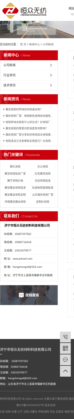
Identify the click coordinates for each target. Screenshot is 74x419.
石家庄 (60, 411)
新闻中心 (34, 44)
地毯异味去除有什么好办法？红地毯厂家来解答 (30, 122)
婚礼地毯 (15, 166)
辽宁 (20, 411)
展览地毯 (62, 398)
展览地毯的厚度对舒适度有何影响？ (27, 128)
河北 (52, 411)
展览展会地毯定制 (15, 194)
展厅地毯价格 (15, 180)
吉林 (8, 411)
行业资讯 (9, 75)
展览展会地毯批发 (15, 187)
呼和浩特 (43, 411)
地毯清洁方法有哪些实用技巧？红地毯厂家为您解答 (30, 140)
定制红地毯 (42, 201)
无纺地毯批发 (43, 180)
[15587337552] (65, 337)
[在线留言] (65, 359)
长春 (14, 411)
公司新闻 (48, 44)
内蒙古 (34, 411)
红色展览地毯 (43, 173)
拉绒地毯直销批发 (42, 187)
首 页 (23, 44)
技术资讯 (9, 85)
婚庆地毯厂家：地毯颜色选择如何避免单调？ (30, 115)
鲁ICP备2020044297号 (30, 405)
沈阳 (26, 411)
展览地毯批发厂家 (15, 173)
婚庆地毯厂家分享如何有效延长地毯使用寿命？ (30, 134)
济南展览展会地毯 (15, 201)
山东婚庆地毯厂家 (42, 194)
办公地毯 (42, 166)
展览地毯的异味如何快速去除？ (24, 109)
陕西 (67, 411)
